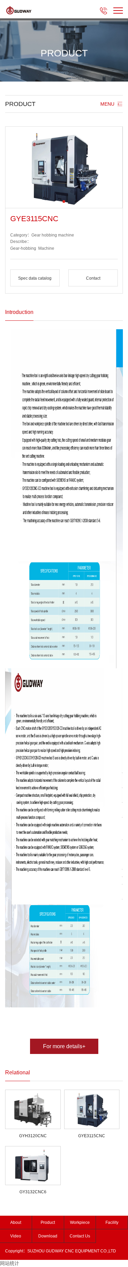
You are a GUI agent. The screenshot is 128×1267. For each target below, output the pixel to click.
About (15, 1222)
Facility (111, 1222)
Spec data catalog (35, 278)
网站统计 (9, 1263)
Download (47, 1236)
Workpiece (80, 1222)
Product (48, 1222)
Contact (93, 278)
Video (15, 1236)
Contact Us (80, 1236)
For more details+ (64, 1046)
